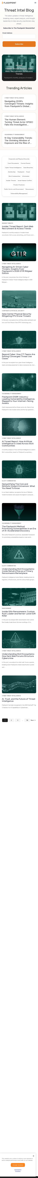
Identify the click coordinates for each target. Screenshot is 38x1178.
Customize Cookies (17, 1170)
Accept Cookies (18, 1165)
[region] (18, 1165)
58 (27, 720)
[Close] (33, 1156)
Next (32, 720)
